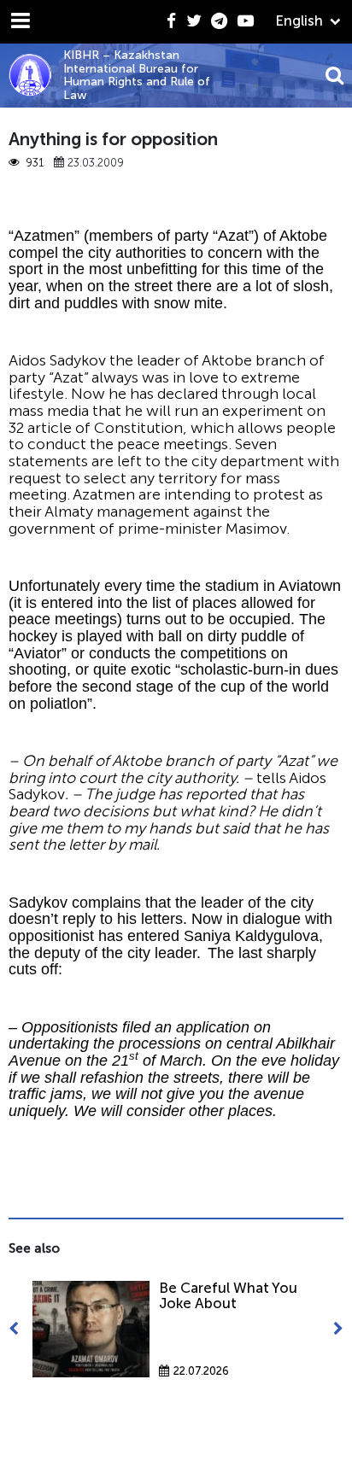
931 (34, 163)
